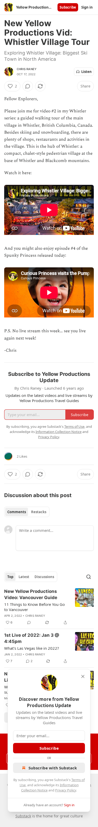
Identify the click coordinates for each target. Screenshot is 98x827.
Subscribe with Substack (52, 767)
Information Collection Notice (59, 431)
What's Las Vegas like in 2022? (31, 648)
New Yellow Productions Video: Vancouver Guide (30, 594)
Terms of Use (74, 426)
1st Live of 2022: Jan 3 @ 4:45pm (31, 638)
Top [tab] (10, 576)
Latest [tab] (24, 576)
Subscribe (68, 7)
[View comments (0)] (27, 86)
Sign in (87, 7)
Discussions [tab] (44, 576)
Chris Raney (27, 69)
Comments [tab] (16, 512)
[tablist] (26, 512)
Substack (23, 816)
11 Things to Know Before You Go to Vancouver (34, 607)
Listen (86, 71)
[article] (49, 607)
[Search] (88, 577)
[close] (83, 676)
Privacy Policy (65, 790)
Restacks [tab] (38, 512)
